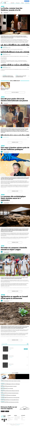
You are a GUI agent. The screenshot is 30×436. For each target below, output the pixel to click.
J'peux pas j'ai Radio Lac (17, 418)
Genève (22, 416)
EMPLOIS (8, 420)
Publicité (2, 1)
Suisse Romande (23, 417)
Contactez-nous (6, 1)
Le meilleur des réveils (17, 416)
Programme (9, 418)
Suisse (22, 418)
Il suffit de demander (17, 417)
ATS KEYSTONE (6, 252)
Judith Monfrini (6, 12)
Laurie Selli (5, 103)
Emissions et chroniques (11, 417)
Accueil (8, 416)
